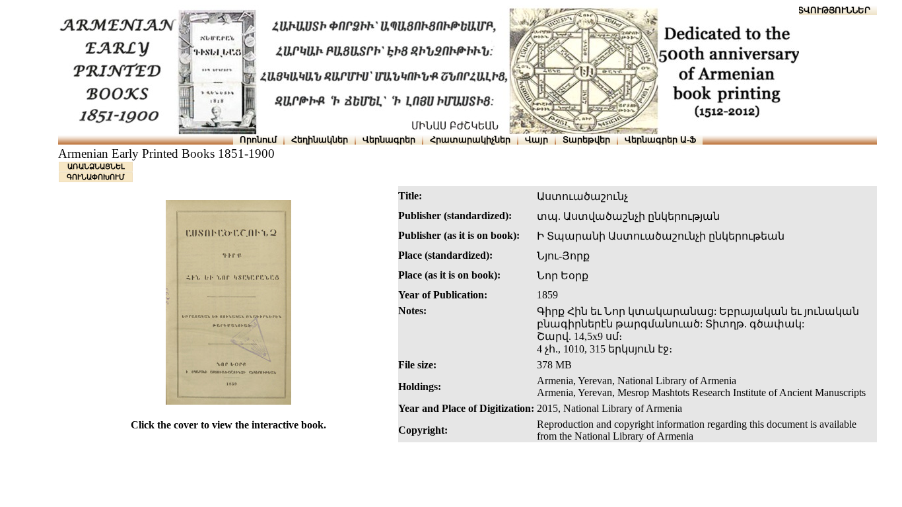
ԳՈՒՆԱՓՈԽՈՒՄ (96, 177)
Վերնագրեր (389, 140)
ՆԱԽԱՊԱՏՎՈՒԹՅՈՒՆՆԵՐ (813, 10)
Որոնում (258, 140)
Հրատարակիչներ (470, 140)
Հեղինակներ (319, 140)
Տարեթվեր (586, 140)
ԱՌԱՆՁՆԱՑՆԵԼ (96, 166)
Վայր (536, 140)
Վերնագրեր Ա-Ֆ (660, 140)
